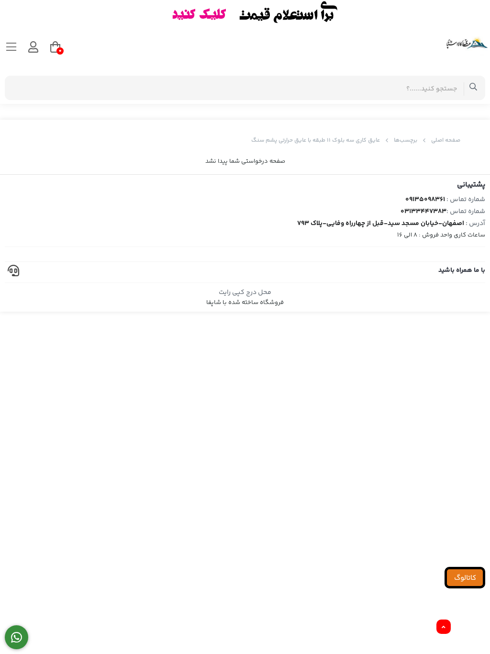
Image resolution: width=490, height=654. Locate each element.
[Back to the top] (443, 627)
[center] (473, 88)
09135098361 (425, 199)
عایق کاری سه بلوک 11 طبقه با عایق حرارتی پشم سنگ (315, 140)
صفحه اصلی (445, 140)
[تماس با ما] (245, 12)
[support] (13, 272)
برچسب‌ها (405, 140)
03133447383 (423, 211)
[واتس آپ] (16, 637)
